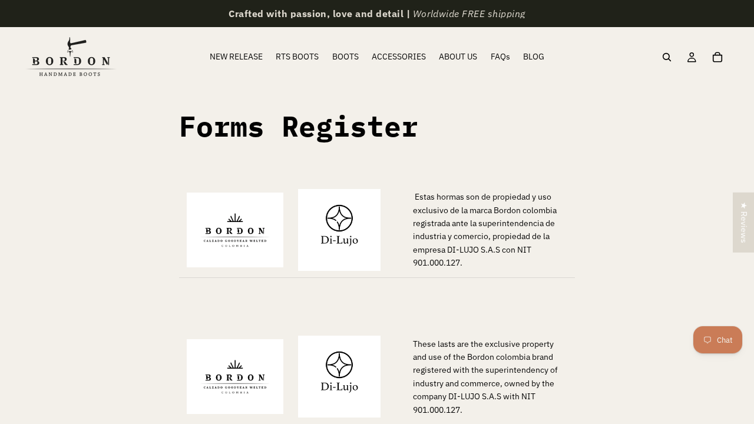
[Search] (667, 57)
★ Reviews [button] (744, 222)
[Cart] (717, 57)
